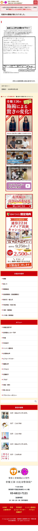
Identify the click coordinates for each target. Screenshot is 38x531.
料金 (4, 338)
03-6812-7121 (19, 493)
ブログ (5, 380)
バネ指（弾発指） (8, 315)
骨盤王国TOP (7, 327)
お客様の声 (6, 353)
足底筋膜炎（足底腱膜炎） (11, 294)
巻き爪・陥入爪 (8, 300)
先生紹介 (6, 343)
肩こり (5, 284)
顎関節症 (6, 289)
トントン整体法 (8, 348)
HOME (5, 507)
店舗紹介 (6, 374)
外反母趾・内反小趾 (9, 305)
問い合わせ (6, 390)
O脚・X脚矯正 (7, 310)
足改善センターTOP (9, 333)
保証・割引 (6, 385)
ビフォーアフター (8, 359)
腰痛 (4, 279)
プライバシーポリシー (10, 395)
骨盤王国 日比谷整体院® (19, 480)
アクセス (6, 369)
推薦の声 (6, 364)
